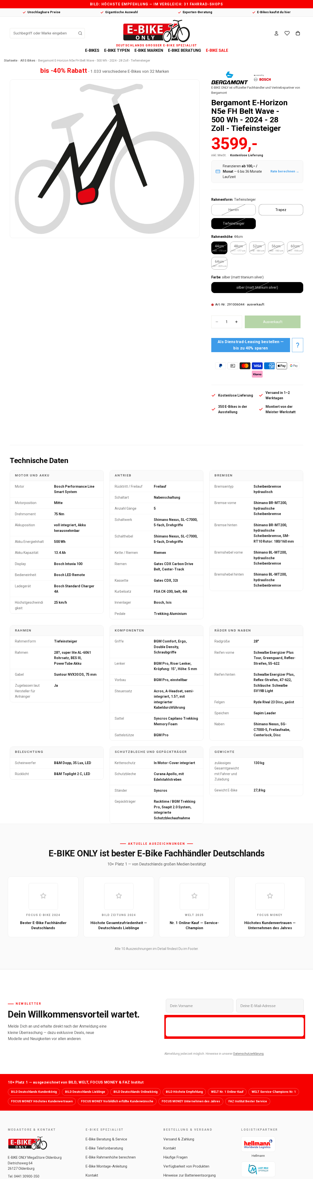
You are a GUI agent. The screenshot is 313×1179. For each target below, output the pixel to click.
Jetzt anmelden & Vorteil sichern (235, 1027)
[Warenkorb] (297, 33)
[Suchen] (80, 33)
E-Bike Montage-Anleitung (106, 1166)
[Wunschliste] (287, 33)
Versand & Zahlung (178, 1139)
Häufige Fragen (175, 1157)
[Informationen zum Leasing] (297, 345)
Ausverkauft (272, 322)
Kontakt (92, 1175)
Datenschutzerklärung (248, 1053)
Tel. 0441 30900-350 (23, 1176)
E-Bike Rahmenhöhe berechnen (111, 1157)
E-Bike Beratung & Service (106, 1139)
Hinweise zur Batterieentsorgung (189, 1175)
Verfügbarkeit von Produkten (186, 1166)
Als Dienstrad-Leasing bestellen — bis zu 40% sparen (251, 344)
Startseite (10, 60)
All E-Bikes (27, 60)
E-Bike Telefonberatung (104, 1148)
